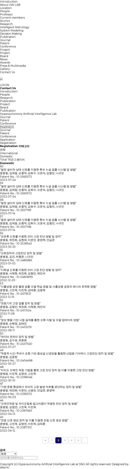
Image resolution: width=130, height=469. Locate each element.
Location (6, 8)
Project (5, 49)
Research (6, 24)
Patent (4, 43)
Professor (6, 14)
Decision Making (11, 33)
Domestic (6, 156)
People (5, 11)
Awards (5, 62)
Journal (5, 40)
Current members (12, 17)
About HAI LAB (10, 4)
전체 (2, 149)
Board (4, 56)
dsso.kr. (5, 467)
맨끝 (85, 440)
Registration (8, 143)
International (9, 153)
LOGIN (4, 85)
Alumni (5, 20)
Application (7, 139)
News (3, 59)
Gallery (5, 69)
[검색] (38, 457)
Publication (8, 36)
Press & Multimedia (13, 65)
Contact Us (7, 72)
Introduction (8, 1)
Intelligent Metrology (14, 27)
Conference (8, 46)
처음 (45, 440)
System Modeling (12, 30)
